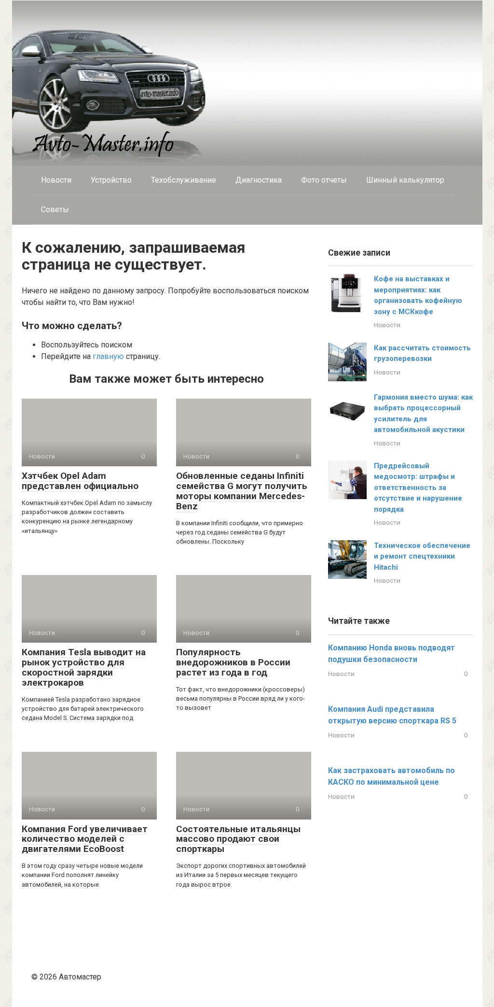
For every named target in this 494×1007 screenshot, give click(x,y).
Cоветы (55, 209)
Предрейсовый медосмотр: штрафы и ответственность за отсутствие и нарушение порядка (418, 487)
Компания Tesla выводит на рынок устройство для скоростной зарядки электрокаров (84, 667)
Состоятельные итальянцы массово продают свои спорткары (238, 839)
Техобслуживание (183, 180)
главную (108, 356)
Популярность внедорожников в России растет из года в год (233, 662)
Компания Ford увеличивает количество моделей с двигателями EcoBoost (85, 839)
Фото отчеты (324, 180)
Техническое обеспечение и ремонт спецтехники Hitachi (422, 556)
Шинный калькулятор (405, 180)
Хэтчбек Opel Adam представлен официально (80, 480)
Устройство (111, 180)
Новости (56, 180)
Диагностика (258, 180)
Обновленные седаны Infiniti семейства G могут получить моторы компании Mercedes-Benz (241, 491)
